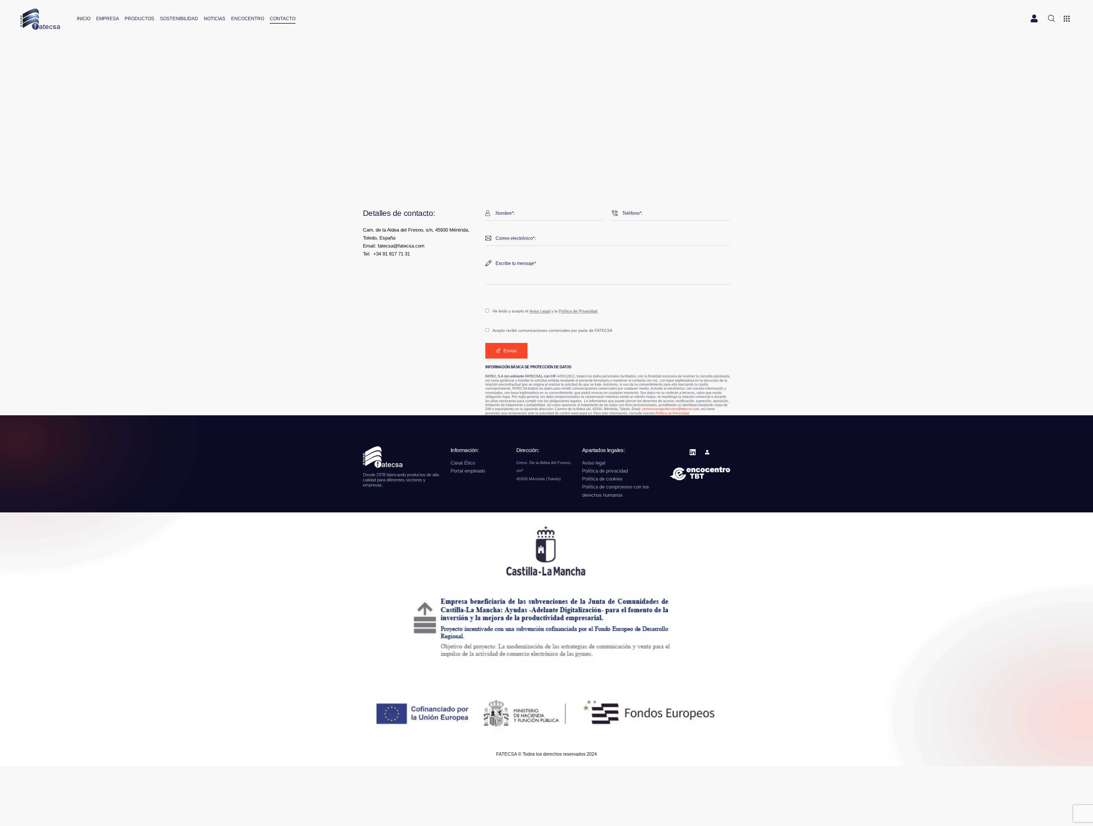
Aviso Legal (539, 311)
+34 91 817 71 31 (391, 254)
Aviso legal (593, 463)
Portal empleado (468, 471)
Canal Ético (463, 463)
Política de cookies (602, 479)
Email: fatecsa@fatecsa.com (393, 246)
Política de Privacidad (578, 311)
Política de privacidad (605, 471)
